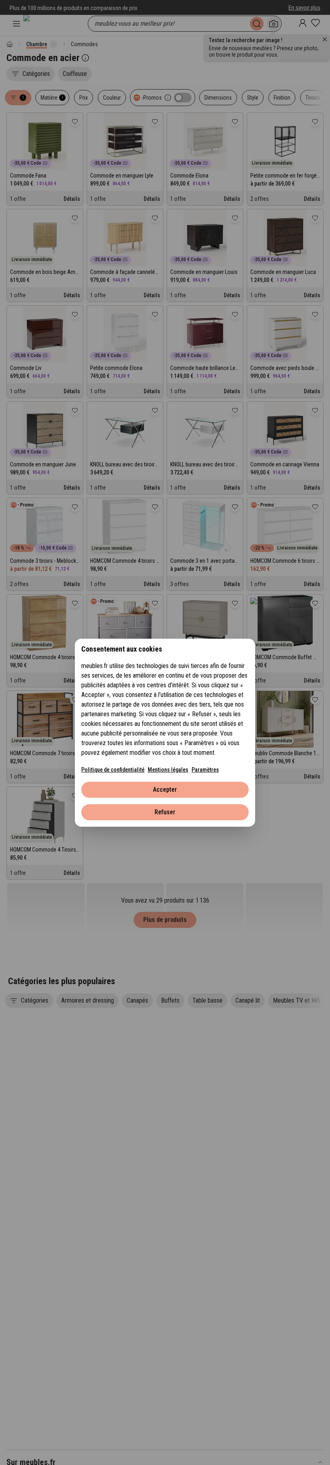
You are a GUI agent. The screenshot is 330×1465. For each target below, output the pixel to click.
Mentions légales (168, 769)
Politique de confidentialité (112, 769)
